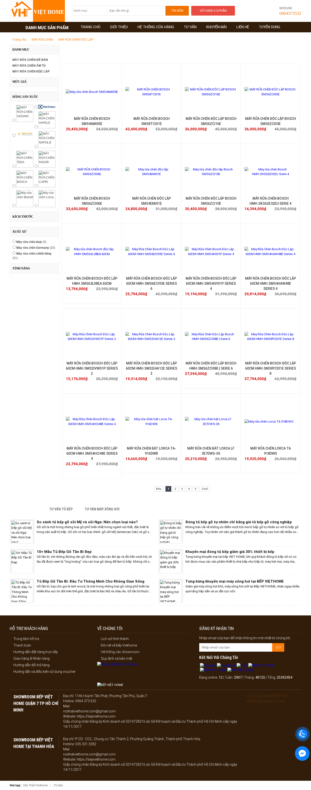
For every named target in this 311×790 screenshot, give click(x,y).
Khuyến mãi (216, 27)
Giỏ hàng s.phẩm (213, 10)
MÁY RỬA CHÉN (42, 39)
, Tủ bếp (57, 785)
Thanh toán (22, 645)
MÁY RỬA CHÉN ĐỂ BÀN (30, 60)
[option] (81, 532)
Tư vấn (190, 27)
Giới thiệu (119, 27)
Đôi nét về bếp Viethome (119, 645)
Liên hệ (242, 27)
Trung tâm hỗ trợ (26, 639)
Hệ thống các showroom (120, 652)
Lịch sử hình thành (115, 639)
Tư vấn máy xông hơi (102, 509)
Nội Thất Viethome (35, 785)
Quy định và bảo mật (116, 658)
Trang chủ (90, 27)
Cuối (205, 488)
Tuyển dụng (269, 27)
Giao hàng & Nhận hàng (31, 658)
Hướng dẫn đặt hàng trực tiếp (35, 652)
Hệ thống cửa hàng (156, 27)
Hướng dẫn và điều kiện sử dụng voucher (44, 672)
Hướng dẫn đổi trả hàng (31, 665)
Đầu (158, 488)
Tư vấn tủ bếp (61, 509)
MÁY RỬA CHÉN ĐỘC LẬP (75, 39)
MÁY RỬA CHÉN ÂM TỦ (29, 65)
